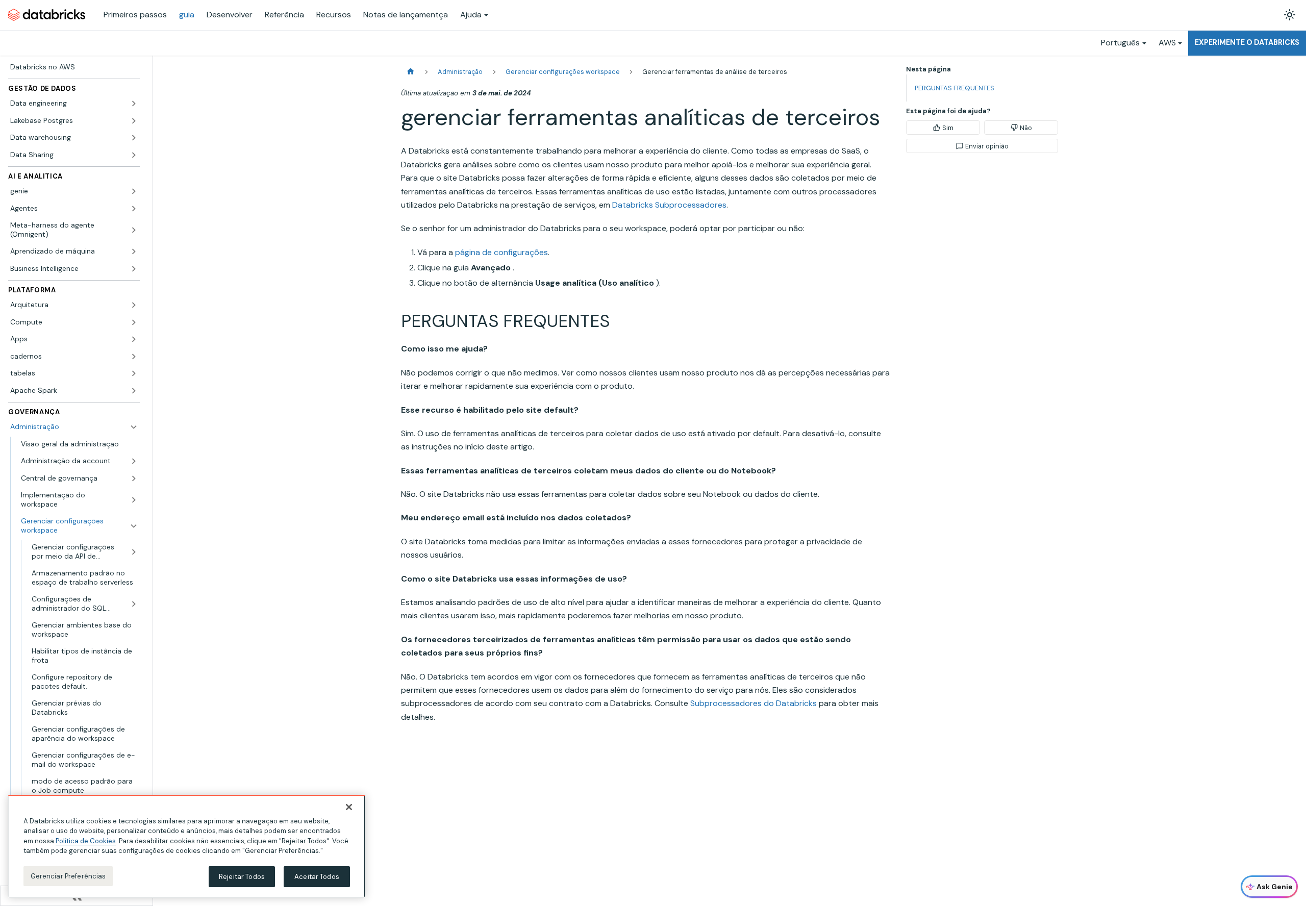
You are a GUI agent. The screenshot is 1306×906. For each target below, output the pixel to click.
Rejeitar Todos (242, 876)
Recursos (333, 14)
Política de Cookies (86, 841)
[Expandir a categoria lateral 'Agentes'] (133, 208)
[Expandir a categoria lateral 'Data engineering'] (133, 103)
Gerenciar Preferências (68, 876)
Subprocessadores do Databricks (753, 703)
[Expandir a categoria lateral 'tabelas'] (133, 373)
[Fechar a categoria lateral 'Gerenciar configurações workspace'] (133, 526)
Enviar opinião (987, 146)
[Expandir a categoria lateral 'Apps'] (133, 339)
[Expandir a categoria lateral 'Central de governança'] (133, 478)
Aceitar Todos (316, 876)
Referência (284, 14)
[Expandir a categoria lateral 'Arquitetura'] (133, 305)
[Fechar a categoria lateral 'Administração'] (133, 427)
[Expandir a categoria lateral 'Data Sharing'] (133, 155)
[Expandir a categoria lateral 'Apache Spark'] (133, 390)
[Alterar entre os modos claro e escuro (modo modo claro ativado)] (1290, 15)
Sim (947, 127)
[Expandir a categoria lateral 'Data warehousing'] (133, 137)
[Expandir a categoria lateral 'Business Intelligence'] (133, 268)
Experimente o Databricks (1247, 42)
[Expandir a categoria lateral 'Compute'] (133, 322)
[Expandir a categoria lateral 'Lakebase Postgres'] (133, 121)
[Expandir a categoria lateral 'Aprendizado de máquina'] (133, 251)
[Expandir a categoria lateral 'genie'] (133, 191)
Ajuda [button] (471, 14)
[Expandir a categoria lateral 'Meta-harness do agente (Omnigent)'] (133, 230)
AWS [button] (1167, 42)
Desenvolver (230, 14)
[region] (186, 846)
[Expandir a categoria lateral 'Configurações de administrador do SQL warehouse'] (133, 604)
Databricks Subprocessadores (669, 204)
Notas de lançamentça (405, 14)
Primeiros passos (135, 14)
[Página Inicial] (410, 72)
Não (1026, 127)
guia (186, 14)
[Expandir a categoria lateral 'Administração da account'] (133, 461)
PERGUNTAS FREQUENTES (954, 88)
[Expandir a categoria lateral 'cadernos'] (133, 356)
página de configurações (501, 252)
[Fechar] (349, 807)
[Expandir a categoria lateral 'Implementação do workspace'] (133, 500)
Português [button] (1120, 42)
